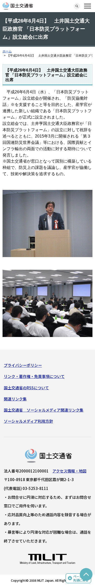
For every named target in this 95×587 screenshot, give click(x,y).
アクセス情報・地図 (69, 470)
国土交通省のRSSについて (26, 387)
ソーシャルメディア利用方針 (28, 421)
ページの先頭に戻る (80, 578)
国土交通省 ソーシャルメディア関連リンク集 (43, 410)
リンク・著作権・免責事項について (34, 376)
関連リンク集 (15, 398)
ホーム (7, 51)
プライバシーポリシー (23, 365)
